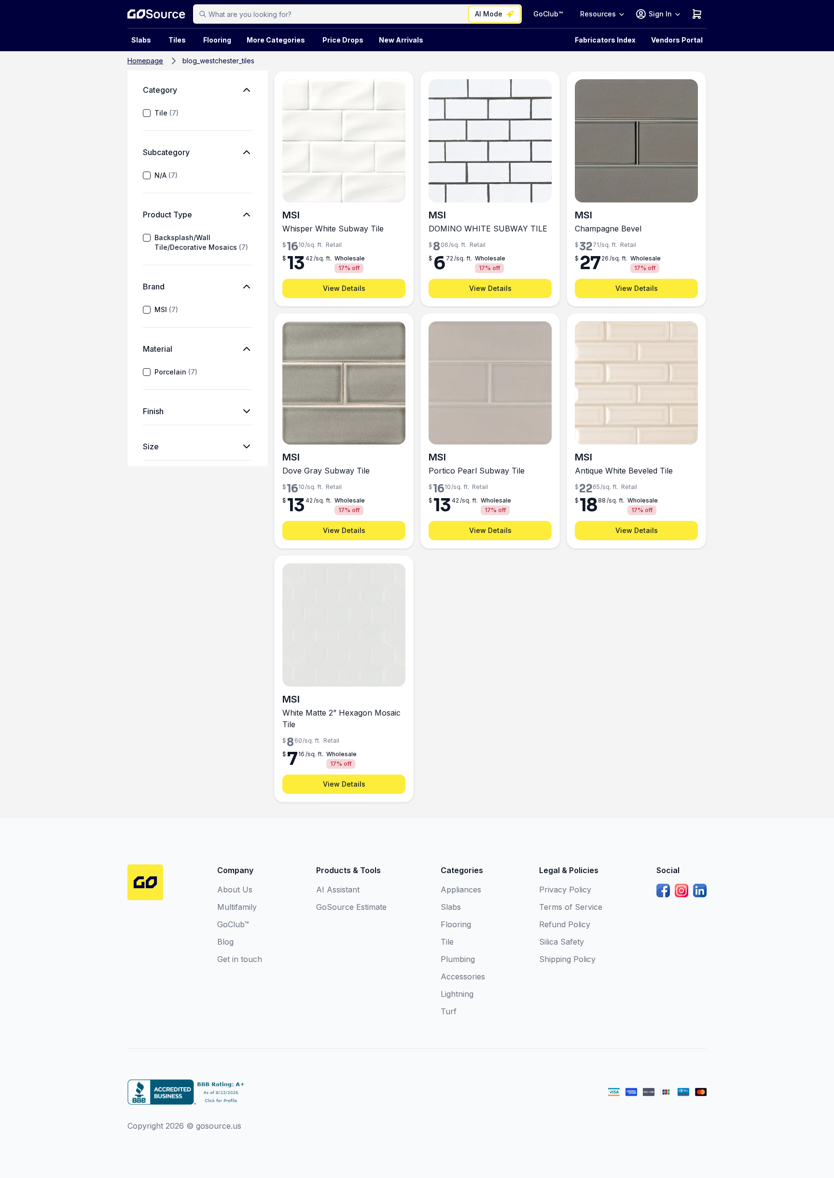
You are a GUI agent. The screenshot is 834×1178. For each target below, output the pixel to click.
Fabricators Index (605, 40)
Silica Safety (561, 942)
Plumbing (458, 959)
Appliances (461, 889)
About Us (234, 889)
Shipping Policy (567, 959)
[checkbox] (147, 113)
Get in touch (239, 959)
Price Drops (342, 40)
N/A (166, 175)
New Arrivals (401, 40)
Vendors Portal (677, 40)
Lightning (457, 994)
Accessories (463, 976)
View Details (344, 288)
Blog (225, 942)
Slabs (451, 907)
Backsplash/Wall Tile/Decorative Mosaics (201, 242)
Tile (166, 113)
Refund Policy (564, 924)
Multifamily (237, 907)
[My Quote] (697, 14)
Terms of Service (570, 907)
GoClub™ (548, 14)
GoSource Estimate (351, 907)
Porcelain (175, 372)
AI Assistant (338, 889)
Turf (449, 1011)
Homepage (145, 61)
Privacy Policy (565, 889)
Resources (598, 14)
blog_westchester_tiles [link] (218, 61)
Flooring (217, 40)
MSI (166, 309)
